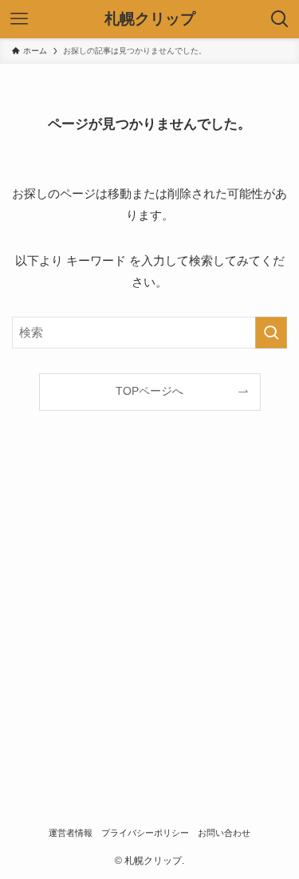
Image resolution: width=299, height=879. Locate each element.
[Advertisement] (149, 625)
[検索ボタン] (280, 19)
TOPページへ (149, 391)
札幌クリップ (149, 19)
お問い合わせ (224, 833)
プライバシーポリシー (145, 833)
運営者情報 (70, 833)
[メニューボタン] (19, 19)
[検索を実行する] (271, 333)
